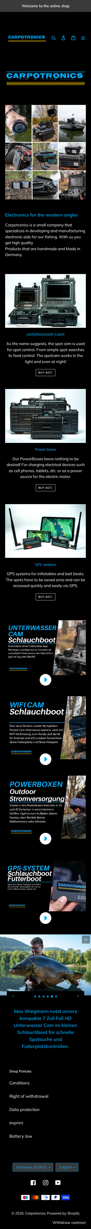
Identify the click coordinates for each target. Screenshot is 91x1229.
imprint (16, 1123)
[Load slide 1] (35, 996)
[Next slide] (78, 996)
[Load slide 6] (56, 996)
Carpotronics (35, 1213)
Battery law (20, 1136)
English (65, 1167)
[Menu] (83, 37)
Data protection (24, 1109)
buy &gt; (45, 372)
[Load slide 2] (39, 996)
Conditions (19, 1083)
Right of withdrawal (28, 1096)
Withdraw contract (69, 1222)
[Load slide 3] (43, 996)
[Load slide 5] (52, 996)
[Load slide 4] (48, 996)
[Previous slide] (13, 996)
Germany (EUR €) (31, 1167)
